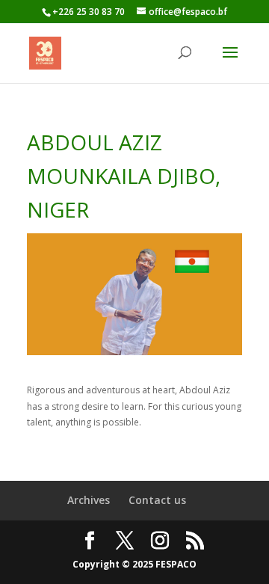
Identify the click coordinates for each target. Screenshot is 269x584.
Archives (88, 500)
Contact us (157, 500)
